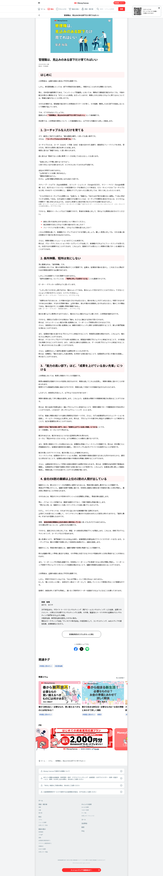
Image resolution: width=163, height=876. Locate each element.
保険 (40, 837)
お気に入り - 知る (43, 825)
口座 (40, 810)
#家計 (99, 714)
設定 (83, 827)
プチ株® (41, 835)
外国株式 (41, 846)
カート (84, 819)
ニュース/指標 (42, 822)
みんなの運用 (85, 807)
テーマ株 (84, 813)
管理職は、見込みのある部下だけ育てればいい (70, 761)
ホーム (43, 761)
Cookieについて (101, 860)
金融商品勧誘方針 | (62, 860)
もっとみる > (120, 678)
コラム (50, 761)
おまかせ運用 (42, 849)
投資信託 (41, 832)
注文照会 (84, 823)
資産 (40, 807)
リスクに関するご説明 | (87, 860)
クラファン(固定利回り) (45, 843)
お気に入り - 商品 (43, 852)
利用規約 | (95, 860)
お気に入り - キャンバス (88, 816)
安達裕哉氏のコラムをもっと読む (81, 634)
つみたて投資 (85, 810)
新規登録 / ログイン (119, 3)
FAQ (83, 831)
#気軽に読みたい (45, 714)
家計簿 (40, 813)
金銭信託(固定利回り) (44, 840)
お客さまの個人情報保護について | (74, 860)
